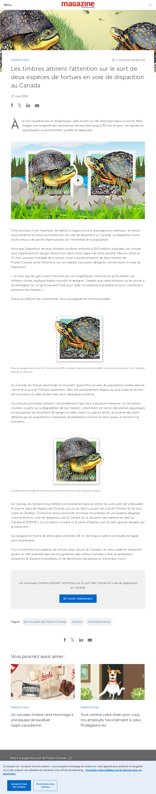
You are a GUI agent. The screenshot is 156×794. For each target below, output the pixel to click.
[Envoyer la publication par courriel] (37, 104)
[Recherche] (150, 4)
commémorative (99, 622)
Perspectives (20, 60)
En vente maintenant (78, 598)
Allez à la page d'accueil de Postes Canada (38, 758)
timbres (77, 622)
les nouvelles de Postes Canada (45, 622)
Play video (78, 180)
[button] (12, 105)
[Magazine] (78, 5)
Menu (8, 5)
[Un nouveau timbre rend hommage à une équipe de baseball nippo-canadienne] (43, 682)
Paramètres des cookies (45, 785)
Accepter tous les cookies (19, 785)
